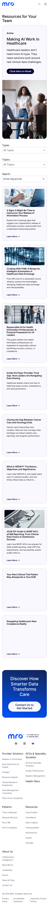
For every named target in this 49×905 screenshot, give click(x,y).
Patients (7, 806)
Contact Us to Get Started (24, 706)
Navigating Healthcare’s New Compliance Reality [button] (21, 622)
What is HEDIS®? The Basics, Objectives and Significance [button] (22, 468)
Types (5, 145)
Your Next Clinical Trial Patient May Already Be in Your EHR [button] (22, 575)
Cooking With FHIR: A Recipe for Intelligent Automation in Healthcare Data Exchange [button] (23, 271)
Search (6, 174)
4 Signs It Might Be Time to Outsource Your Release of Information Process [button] (21, 213)
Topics (6, 159)
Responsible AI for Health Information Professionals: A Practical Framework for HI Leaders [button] (21, 331)
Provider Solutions (12, 753)
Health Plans (33, 781)
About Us (7, 851)
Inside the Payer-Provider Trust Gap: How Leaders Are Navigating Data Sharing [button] (24, 375)
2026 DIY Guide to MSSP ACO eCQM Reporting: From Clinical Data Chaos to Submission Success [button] (23, 535)
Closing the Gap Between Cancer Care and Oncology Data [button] (24, 421)
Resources (32, 806)
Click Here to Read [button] (20, 71)
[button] (39, 4)
